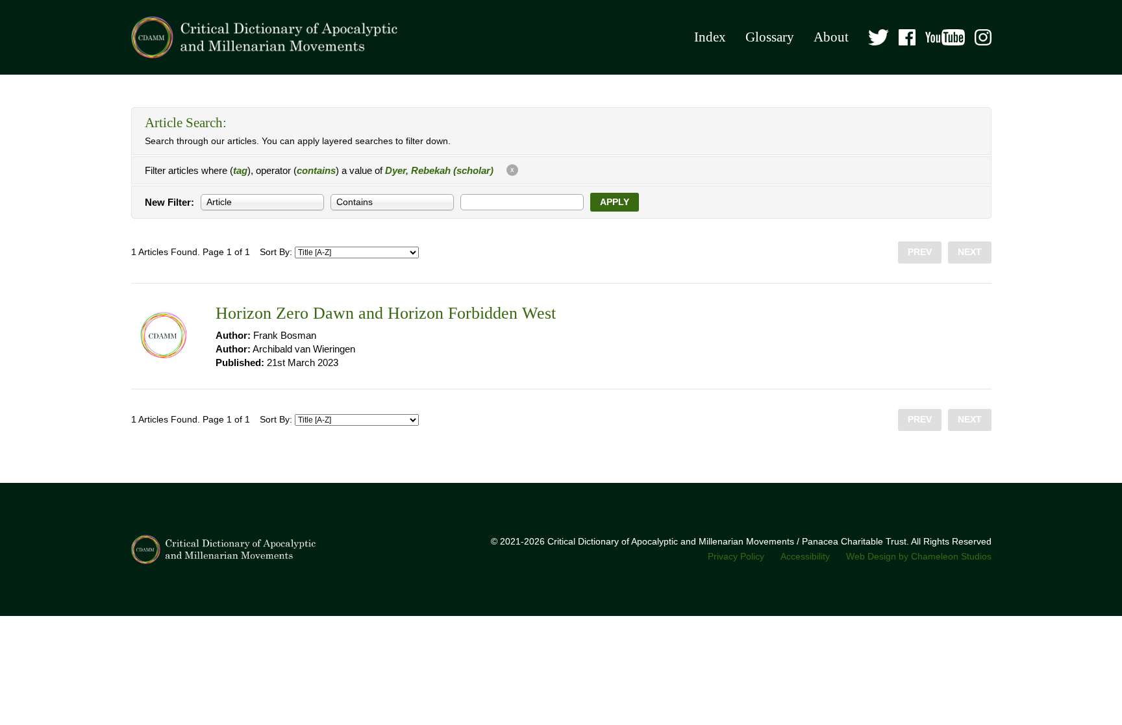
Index (710, 37)
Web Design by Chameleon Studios (918, 556)
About (831, 37)
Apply (614, 202)
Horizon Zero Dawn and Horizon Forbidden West (386, 313)
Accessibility (805, 556)
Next (970, 252)
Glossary (769, 37)
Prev (920, 252)
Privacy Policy (736, 556)
